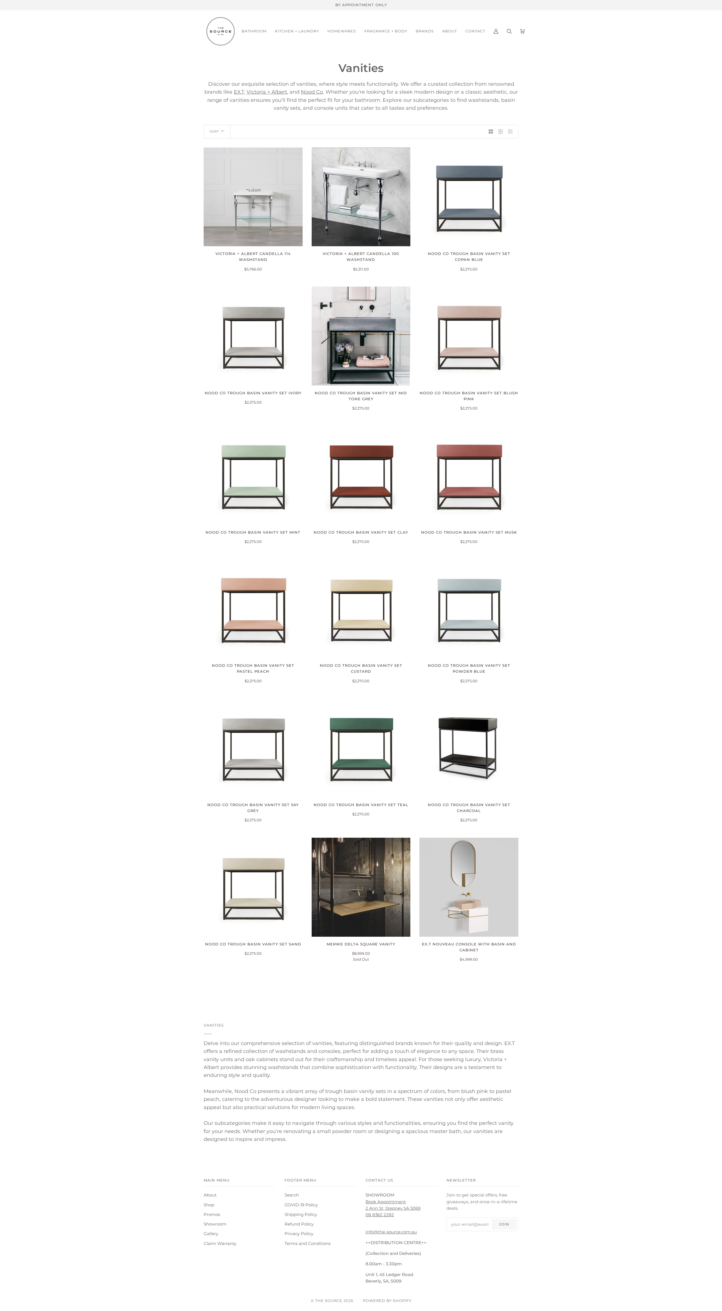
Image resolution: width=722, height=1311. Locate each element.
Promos (212, 1214)
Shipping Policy (301, 1214)
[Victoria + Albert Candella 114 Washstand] (253, 197)
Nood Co (312, 92)
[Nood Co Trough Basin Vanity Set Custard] (361, 608)
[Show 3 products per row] (501, 131)
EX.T (239, 92)
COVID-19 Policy (301, 1204)
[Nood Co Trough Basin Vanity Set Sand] (253, 887)
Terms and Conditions (308, 1243)
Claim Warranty (220, 1243)
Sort (214, 131)
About (210, 1195)
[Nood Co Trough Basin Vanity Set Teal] (361, 747)
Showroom (215, 1224)
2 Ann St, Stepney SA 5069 (393, 1208)
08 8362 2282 (380, 1214)
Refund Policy (299, 1224)
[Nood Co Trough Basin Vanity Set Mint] (253, 475)
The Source (328, 1300)
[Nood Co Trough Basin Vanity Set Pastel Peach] (253, 608)
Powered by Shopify (387, 1300)
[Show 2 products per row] (491, 131)
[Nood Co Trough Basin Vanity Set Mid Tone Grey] (361, 336)
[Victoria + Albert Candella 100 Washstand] (361, 197)
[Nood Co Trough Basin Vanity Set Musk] (468, 475)
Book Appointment (386, 1201)
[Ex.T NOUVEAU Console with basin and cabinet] (468, 887)
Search (292, 1195)
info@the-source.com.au (391, 1232)
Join (504, 1224)
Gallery (211, 1233)
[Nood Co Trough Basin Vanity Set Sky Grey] (253, 747)
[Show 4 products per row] (511, 131)
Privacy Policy (299, 1233)
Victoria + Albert (266, 92)
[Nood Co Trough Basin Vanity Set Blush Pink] (468, 336)
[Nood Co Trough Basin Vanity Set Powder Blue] (468, 608)
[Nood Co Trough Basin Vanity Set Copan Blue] (468, 197)
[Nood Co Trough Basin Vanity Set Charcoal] (468, 747)
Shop (209, 1204)
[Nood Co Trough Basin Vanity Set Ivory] (253, 336)
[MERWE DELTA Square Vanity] (361, 887)
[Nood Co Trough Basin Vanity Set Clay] (361, 475)
